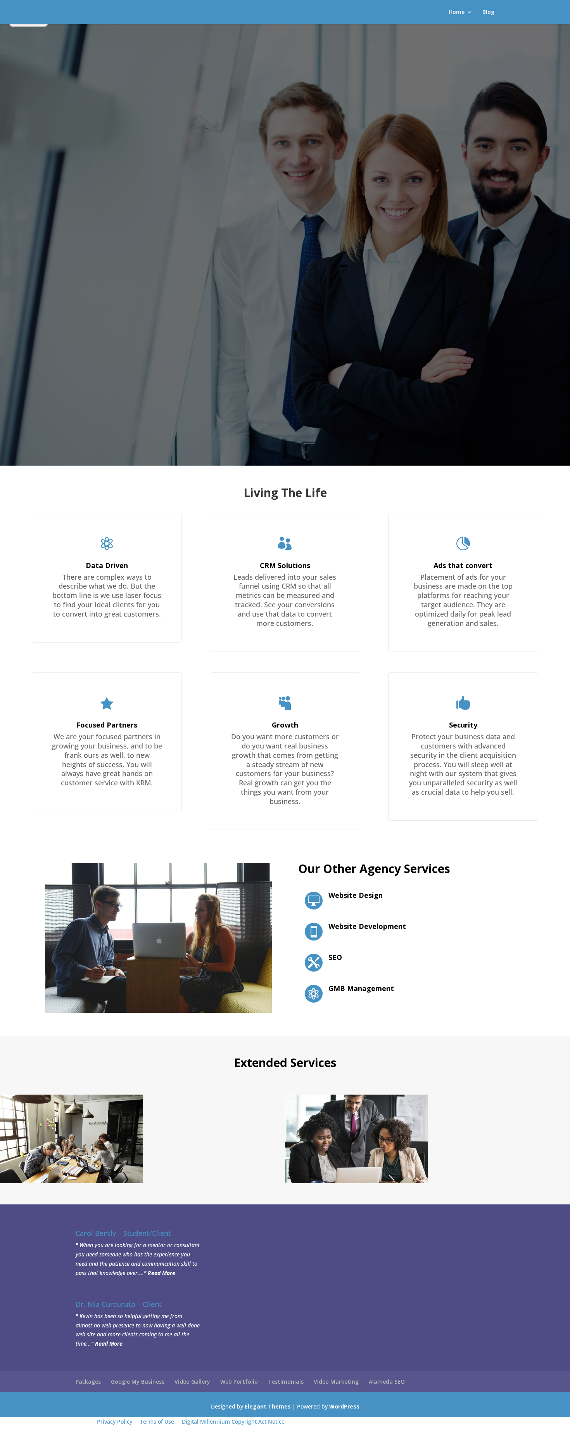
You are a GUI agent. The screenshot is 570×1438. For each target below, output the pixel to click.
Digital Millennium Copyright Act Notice (233, 1421)
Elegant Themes (268, 1406)
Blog (488, 12)
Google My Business (137, 1381)
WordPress (344, 1406)
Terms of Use (157, 1421)
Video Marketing (336, 1381)
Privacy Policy (114, 1421)
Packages (88, 1381)
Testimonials (286, 1381)
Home (457, 12)
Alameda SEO (387, 1381)
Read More (161, 1273)
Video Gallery (192, 1381)
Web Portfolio (239, 1381)
